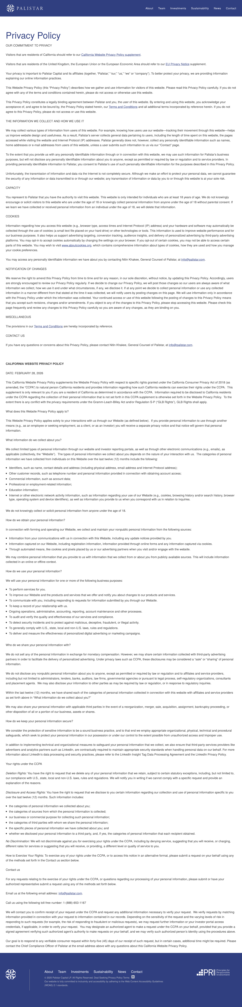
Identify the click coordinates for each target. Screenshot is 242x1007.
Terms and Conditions (123, 107)
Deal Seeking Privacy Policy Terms (112, 977)
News (122, 971)
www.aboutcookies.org (76, 245)
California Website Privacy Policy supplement (110, 54)
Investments (80, 971)
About (48, 971)
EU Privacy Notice (177, 64)
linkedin (133, 976)
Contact (136, 971)
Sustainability (103, 971)
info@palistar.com (193, 259)
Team (62, 971)
